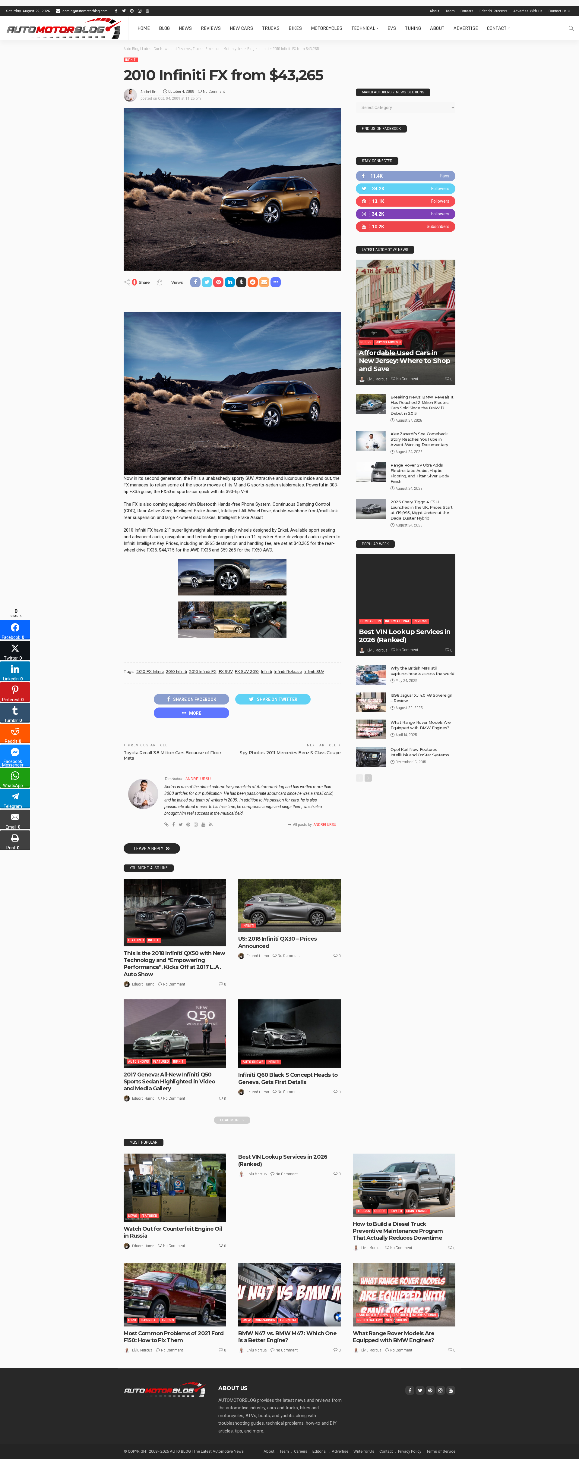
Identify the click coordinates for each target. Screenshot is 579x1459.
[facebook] (405, 176)
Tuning (413, 28)
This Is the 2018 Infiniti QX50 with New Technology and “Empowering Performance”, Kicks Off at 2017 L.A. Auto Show (174, 964)
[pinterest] (405, 201)
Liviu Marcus (377, 379)
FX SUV (226, 671)
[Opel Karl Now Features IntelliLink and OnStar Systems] (371, 757)
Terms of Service (440, 1451)
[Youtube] (405, 226)
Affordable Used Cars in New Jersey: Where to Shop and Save (404, 361)
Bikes (295, 28)
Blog (164, 28)
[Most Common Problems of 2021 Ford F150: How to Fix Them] (175, 1294)
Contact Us (558, 11)
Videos (401, 1320)
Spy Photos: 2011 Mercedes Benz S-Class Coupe (290, 752)
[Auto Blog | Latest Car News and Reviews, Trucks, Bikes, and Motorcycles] (165, 1389)
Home (144, 28)
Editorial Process (493, 11)
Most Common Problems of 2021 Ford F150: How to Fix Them (173, 1337)
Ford (132, 1320)
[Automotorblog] (64, 28)
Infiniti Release (288, 671)
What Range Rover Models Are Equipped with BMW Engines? (393, 1337)
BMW (247, 1320)
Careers (466, 11)
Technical (363, 28)
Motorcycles (326, 28)
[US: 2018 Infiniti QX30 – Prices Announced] (289, 905)
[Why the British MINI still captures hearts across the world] (371, 675)
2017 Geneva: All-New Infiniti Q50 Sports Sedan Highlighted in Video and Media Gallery (169, 1081)
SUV (389, 1320)
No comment (214, 91)
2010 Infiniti (176, 671)
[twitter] (405, 188)
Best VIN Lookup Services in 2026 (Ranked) (405, 636)
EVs (392, 28)
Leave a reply (149, 848)
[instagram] (405, 214)
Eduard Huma (143, 984)
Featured (136, 940)
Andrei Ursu (150, 91)
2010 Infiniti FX (203, 671)
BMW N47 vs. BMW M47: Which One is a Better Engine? (287, 1337)
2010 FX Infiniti (150, 671)
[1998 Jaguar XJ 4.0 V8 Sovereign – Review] (371, 702)
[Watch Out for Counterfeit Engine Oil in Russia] (175, 1188)
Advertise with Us (528, 11)
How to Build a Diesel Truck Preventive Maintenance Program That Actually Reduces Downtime (398, 1231)
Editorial (319, 1451)
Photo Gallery (369, 1320)
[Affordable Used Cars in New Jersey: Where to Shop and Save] (405, 322)
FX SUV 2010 (247, 671)
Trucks (271, 28)
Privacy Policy (409, 1451)
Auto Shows (138, 1061)
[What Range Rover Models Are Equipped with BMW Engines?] (371, 729)
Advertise (466, 28)
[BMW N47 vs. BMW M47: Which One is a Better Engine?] (289, 1294)
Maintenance (417, 1211)
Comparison (370, 621)
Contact (497, 28)
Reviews (211, 28)
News (185, 28)
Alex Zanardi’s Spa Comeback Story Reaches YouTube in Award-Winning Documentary (419, 439)
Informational (397, 621)
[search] (571, 28)
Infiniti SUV (314, 671)
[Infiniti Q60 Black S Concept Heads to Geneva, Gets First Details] (289, 1033)
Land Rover (366, 1315)
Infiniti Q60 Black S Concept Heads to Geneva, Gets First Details (287, 1078)
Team (449, 11)
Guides (366, 342)
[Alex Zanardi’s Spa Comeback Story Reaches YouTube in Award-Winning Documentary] (371, 441)
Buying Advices (388, 342)
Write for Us (363, 1451)
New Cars (241, 28)
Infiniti (131, 60)
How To (396, 1211)
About (434, 11)
